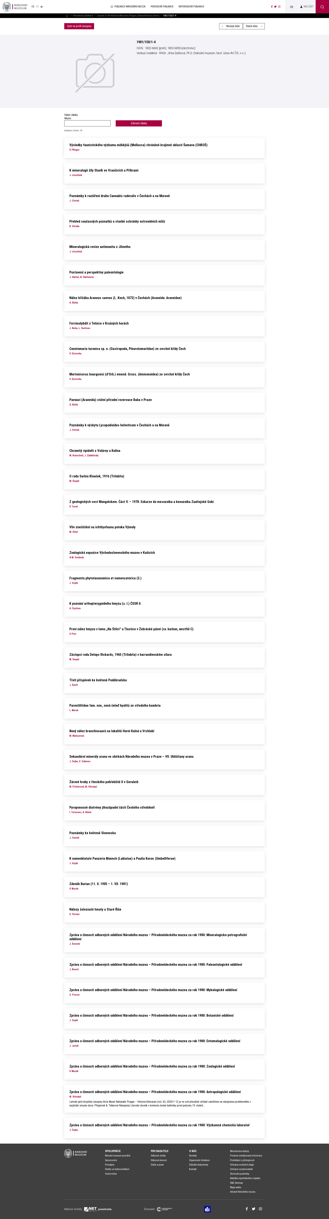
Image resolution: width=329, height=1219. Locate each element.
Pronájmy (109, 1164)
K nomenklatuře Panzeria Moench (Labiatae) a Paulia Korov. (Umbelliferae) (122, 858)
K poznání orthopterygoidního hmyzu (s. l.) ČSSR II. (105, 603)
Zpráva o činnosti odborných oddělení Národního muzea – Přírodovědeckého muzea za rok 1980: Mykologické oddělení (153, 990)
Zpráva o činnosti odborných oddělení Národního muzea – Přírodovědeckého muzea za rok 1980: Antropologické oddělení (155, 1092)
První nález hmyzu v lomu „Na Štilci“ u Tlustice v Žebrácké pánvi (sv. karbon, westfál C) (131, 629)
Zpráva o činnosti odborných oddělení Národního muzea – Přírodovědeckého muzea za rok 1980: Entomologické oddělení (154, 1041)
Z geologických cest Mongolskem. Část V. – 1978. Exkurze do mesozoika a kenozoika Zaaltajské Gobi (141, 502)
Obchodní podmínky (239, 1173)
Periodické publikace (83, 15)
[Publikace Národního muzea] (15, 6)
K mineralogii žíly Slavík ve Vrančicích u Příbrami (103, 170)
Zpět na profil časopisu (79, 26)
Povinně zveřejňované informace (246, 1155)
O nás (193, 1151)
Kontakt (193, 1169)
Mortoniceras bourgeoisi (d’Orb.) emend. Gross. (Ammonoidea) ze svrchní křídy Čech (129, 374)
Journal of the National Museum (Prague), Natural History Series (128, 15)
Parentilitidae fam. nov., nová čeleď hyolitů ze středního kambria (115, 705)
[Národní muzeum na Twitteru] (275, 6)
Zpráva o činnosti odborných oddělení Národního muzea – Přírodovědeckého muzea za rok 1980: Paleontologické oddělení (155, 964)
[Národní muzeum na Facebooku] (271, 6)
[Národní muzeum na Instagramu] (279, 6)
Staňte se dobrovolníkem (117, 1169)
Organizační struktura (199, 1160)
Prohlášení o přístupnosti (242, 1160)
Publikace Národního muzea (129, 6)
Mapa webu (235, 1187)
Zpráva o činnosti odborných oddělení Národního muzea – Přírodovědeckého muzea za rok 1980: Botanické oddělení (151, 1015)
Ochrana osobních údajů (242, 1164)
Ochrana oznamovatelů (241, 1169)
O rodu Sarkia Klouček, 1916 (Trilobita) (96, 476)
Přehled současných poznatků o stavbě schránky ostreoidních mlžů (117, 221)
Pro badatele (159, 1151)
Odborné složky (158, 1155)
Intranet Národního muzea (242, 1191)
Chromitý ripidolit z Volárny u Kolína (94, 451)
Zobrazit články (139, 123)
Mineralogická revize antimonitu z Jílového (99, 247)
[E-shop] (291, 6)
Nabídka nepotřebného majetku (245, 1178)
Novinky (193, 1155)
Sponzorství (111, 1160)
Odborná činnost (159, 1160)
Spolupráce (113, 1151)
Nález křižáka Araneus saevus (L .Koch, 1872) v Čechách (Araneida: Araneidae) (125, 298)
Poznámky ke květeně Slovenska (92, 833)
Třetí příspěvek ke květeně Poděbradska (98, 680)
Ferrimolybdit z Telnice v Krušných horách (99, 323)
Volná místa (111, 1173)
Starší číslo (252, 26)
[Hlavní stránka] (66, 15)
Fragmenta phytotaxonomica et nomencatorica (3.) (105, 578)
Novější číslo (233, 26)
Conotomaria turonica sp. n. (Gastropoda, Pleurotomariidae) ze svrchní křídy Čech (127, 349)
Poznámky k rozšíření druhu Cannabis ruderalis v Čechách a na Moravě (119, 196)
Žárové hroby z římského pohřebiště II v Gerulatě (103, 782)
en (37, 6)
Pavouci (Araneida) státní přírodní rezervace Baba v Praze (110, 400)
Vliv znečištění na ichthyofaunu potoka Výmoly (102, 527)
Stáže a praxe (157, 1164)
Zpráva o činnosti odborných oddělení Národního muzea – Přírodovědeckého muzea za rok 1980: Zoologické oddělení (152, 1066)
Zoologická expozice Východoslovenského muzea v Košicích (112, 553)
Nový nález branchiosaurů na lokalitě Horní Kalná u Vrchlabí (111, 731)
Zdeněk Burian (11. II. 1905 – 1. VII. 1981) (98, 884)
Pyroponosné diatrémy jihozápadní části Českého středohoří (112, 807)
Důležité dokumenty (198, 1164)
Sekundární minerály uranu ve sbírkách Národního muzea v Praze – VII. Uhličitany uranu (131, 756)
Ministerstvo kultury (239, 1151)
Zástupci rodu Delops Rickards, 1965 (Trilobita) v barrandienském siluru (120, 655)
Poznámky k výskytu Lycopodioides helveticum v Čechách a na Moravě (119, 425)
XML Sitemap (236, 1182)
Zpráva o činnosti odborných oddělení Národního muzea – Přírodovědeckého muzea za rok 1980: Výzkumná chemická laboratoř (159, 1125)
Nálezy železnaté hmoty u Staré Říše (95, 909)
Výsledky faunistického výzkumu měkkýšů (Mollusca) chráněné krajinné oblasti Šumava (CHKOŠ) (138, 145)
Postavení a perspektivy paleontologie (96, 272)
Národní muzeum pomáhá (117, 1155)
